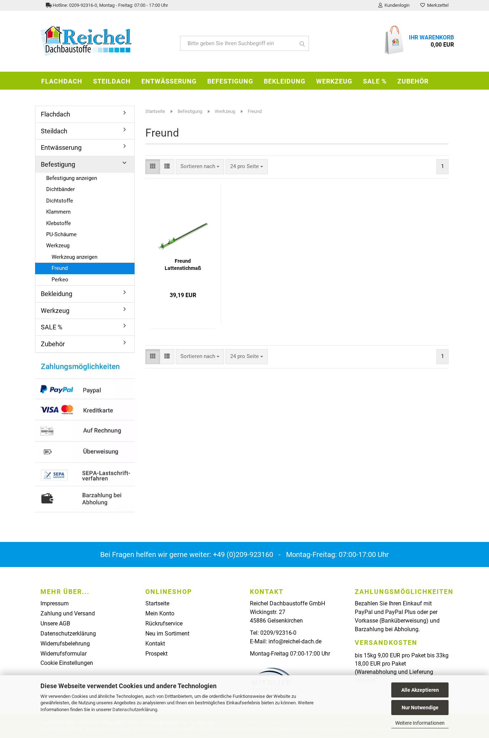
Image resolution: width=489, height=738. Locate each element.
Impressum (54, 603)
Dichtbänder (60, 189)
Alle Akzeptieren (420, 690)
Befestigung (230, 81)
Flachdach (61, 81)
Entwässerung (169, 81)
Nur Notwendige (420, 707)
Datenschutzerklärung (134, 709)
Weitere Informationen (420, 723)
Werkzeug (334, 81)
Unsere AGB (55, 623)
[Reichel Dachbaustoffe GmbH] (104, 41)
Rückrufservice (164, 623)
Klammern (58, 212)
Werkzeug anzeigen (74, 257)
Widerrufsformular (63, 653)
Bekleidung (284, 81)
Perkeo (60, 279)
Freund (60, 268)
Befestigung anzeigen (71, 178)
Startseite (157, 603)
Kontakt (155, 643)
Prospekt (156, 653)
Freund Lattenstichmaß (183, 264)
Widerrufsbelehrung (65, 643)
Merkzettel (437, 5)
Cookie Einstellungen (66, 663)
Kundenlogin (396, 5)
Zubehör (413, 81)
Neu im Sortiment (167, 633)
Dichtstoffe (59, 200)
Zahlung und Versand (67, 613)
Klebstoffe (58, 223)
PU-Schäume (61, 234)
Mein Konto (159, 613)
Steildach (112, 81)
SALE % (375, 81)
